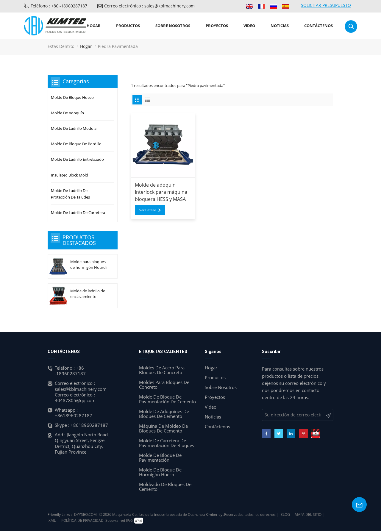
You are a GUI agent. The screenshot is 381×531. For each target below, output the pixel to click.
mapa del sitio (308, 514)
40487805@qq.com (75, 400)
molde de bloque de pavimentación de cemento (167, 399)
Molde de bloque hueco (72, 97)
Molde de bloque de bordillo (76, 143)
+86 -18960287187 (70, 371)
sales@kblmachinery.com (81, 389)
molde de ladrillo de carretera (78, 212)
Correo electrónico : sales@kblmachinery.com (149, 6)
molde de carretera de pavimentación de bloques (166, 443)
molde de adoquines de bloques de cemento (164, 413)
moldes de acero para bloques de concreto (162, 370)
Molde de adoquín (67, 112)
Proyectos (217, 25)
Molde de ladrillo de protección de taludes (70, 194)
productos (128, 25)
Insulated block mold (69, 175)
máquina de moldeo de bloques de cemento (163, 428)
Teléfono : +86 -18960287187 (59, 6)
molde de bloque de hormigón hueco (160, 472)
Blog (285, 514)
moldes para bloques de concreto (164, 384)
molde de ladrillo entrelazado (77, 159)
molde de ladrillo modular (74, 128)
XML (52, 520)
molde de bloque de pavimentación (160, 457)
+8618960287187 (73, 415)
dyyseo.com (85, 514)
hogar (211, 367)
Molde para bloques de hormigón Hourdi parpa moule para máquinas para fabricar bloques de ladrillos (88, 264)
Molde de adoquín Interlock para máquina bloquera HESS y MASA (161, 192)
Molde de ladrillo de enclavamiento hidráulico (87, 293)
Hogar (94, 25)
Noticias (280, 25)
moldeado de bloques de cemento (165, 486)
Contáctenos (318, 25)
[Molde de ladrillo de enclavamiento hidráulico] (58, 296)
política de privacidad (82, 520)
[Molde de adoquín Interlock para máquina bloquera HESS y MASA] (163, 145)
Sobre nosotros (172, 25)
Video (249, 25)
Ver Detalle (147, 210)
